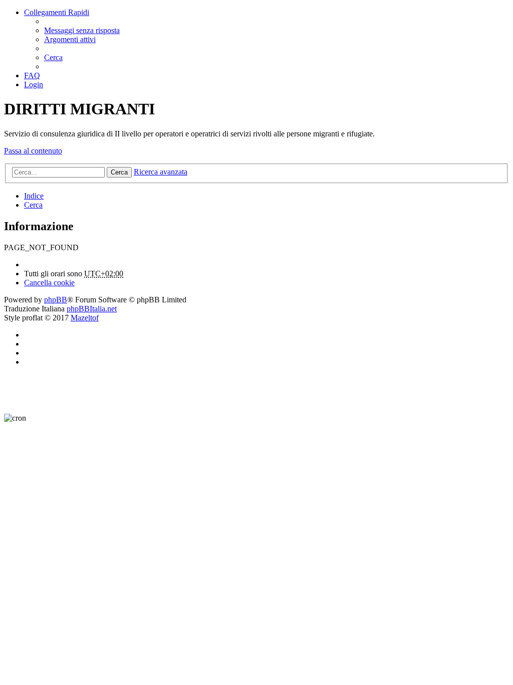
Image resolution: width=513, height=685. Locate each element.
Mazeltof (85, 317)
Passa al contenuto (33, 150)
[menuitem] (82, 30)
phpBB (55, 299)
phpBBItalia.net (92, 308)
